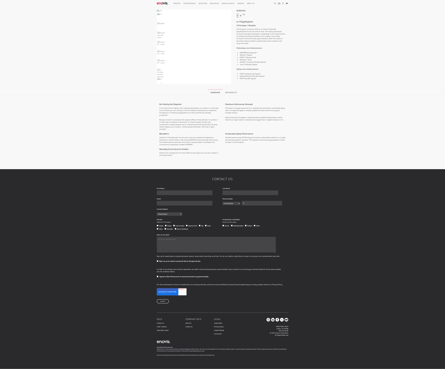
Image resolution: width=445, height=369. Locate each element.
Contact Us (160, 323)
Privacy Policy (218, 327)
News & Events (228, 3)
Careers (240, 3)
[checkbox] (186, 228)
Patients (177, 3)
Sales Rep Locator (163, 330)
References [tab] (231, 92)
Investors (203, 3)
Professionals (189, 3)
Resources (214, 3)
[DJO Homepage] (162, 3)
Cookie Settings (219, 330)
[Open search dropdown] (275, 5)
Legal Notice (218, 323)
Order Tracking (161, 327)
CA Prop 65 (217, 334)
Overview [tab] (215, 92)
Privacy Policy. (277, 284)
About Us (250, 3)
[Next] (161, 82)
